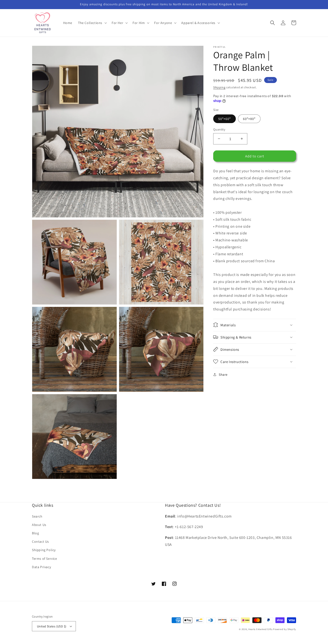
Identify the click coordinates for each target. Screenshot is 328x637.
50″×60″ (224, 118)
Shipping (219, 87)
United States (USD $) (51, 626)
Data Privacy (41, 567)
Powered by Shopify (284, 629)
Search (37, 516)
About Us (39, 525)
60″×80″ (249, 118)
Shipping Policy (44, 550)
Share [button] (223, 374)
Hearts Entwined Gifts (260, 629)
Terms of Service (44, 558)
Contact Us (40, 541)
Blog (35, 533)
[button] (92, 23)
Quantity (219, 129)
